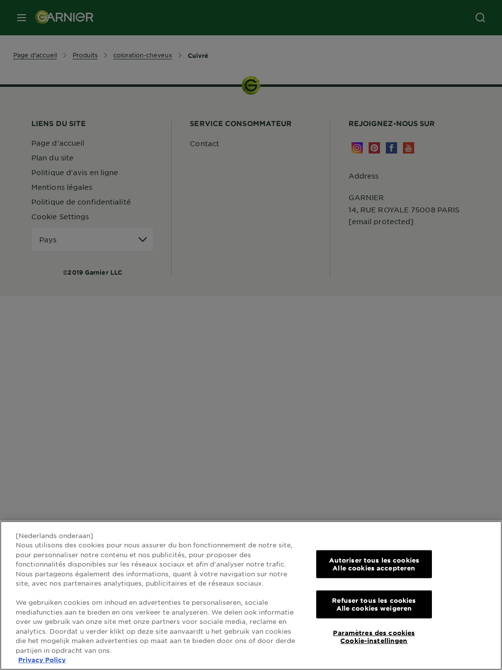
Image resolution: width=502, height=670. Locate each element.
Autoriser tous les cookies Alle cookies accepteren (374, 564)
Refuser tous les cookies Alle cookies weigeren (374, 604)
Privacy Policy (42, 660)
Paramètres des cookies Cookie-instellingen (374, 636)
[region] (251, 595)
